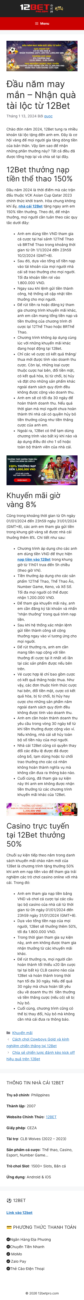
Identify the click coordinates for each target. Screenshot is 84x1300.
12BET (51, 1117)
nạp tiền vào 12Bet (34, 559)
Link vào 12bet (19, 1213)
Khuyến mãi (22, 1033)
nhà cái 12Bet (31, 206)
